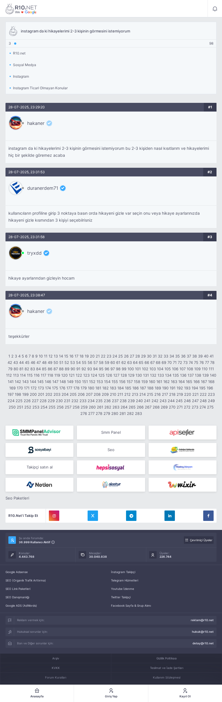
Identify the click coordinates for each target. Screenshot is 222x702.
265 (132, 407)
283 (138, 413)
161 (159, 381)
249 (211, 400)
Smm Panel (111, 432)
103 (152, 369)
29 (143, 356)
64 (135, 362)
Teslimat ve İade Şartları (166, 668)
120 (64, 375)
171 (26, 388)
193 (187, 388)
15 (66, 356)
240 (139, 400)
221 (195, 394)
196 (210, 388)
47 (38, 362)
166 (196, 381)
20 (92, 356)
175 (55, 388)
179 (84, 388)
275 (210, 407)
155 (115, 381)
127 (116, 375)
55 (84, 362)
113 (16, 375)
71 (175, 362)
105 (167, 369)
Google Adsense (16, 572)
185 (128, 388)
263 (115, 407)
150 (78, 381)
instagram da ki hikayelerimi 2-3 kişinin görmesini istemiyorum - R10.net (21, 8)
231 (67, 400)
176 (62, 388)
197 (11, 394)
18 (81, 356)
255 (52, 407)
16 (71, 356)
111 (211, 369)
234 (91, 400)
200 (33, 394)
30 (149, 356)
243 (163, 400)
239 (131, 400)
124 (94, 375)
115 (30, 375)
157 (130, 381)
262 (107, 407)
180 (91, 388)
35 (177, 356)
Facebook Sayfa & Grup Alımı (131, 605)
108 (190, 369)
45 (27, 362)
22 (103, 356)
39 (200, 356)
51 (61, 362)
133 (161, 375)
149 (70, 381)
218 (172, 394)
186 (135, 388)
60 (112, 362)
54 (78, 362)
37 (189, 356)
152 (92, 381)
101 (138, 369)
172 (34, 388)
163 (174, 381)
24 (114, 356)
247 (195, 400)
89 (67, 369)
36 (183, 356)
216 (157, 394)
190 (165, 388)
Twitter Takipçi (121, 597)
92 (84, 369)
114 (23, 375)
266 (140, 407)
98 (118, 369)
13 (56, 356)
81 (21, 369)
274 (202, 407)
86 (50, 369)
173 (41, 388)
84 (38, 369)
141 (11, 381)
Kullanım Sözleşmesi (166, 677)
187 (143, 388)
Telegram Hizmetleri (124, 580)
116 (37, 375)
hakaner (36, 123)
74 (191, 362)
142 (18, 381)
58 (101, 362)
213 (135, 394)
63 (129, 362)
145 (40, 381)
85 (44, 369)
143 (25, 381)
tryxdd (34, 253)
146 (48, 381)
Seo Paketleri (17, 498)
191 (172, 388)
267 (148, 407)
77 (207, 362)
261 (100, 407)
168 (211, 381)
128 (124, 375)
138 (198, 375)
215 (150, 394)
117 (43, 375)
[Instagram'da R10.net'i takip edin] (54, 515)
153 (100, 381)
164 (181, 381)
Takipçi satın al (40, 467)
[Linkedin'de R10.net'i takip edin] (169, 515)
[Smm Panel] (183, 433)
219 (180, 394)
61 (118, 362)
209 (105, 394)
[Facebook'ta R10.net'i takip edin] (208, 515)
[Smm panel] (39, 433)
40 (206, 356)
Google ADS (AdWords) (21, 605)
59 (107, 362)
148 (63, 381)
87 (55, 369)
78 (212, 362)
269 (164, 407)
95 (101, 369)
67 (152, 362)
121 (72, 375)
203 (56, 394)
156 (122, 381)
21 (98, 356)
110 (205, 369)
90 (73, 369)
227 (35, 400)
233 (82, 400)
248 (203, 400)
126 (109, 375)
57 (95, 362)
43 (15, 362)
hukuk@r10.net (203, 631)
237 (115, 400)
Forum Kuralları (55, 677)
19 (87, 356)
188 (150, 388)
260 (92, 407)
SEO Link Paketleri (17, 588)
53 (72, 362)
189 (158, 388)
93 (89, 369)
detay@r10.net (203, 643)
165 (189, 381)
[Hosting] (183, 467)
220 (187, 394)
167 (204, 381)
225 (19, 400)
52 (66, 362)
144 (33, 381)
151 (85, 381)
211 (120, 394)
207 (89, 394)
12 (51, 356)
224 (11, 400)
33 (166, 356)
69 (164, 362)
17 (76, 356)
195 (202, 388)
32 (160, 356)
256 (60, 407)
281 (122, 413)
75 (196, 362)
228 (43, 400)
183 (113, 388)
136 (183, 375)
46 (33, 362)
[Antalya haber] (183, 450)
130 (139, 375)
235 (99, 400)
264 (124, 407)
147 (55, 381)
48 (44, 362)
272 (187, 407)
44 (21, 362)
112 (9, 375)
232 (74, 400)
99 (124, 369)
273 (195, 407)
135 (176, 375)
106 (175, 369)
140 (213, 375)
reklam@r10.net (202, 620)
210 (113, 394)
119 (57, 375)
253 (35, 407)
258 (76, 407)
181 (98, 388)
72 (180, 362)
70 (169, 362)
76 (201, 362)
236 (107, 400)
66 (147, 362)
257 (68, 407)
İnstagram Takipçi (123, 572)
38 (194, 356)
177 (69, 388)
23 (109, 356)
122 (79, 375)
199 (25, 394)
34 (171, 356)
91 (78, 369)
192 (180, 388)
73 (185, 362)
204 (65, 394)
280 (114, 413)
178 (76, 388)
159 (144, 381)
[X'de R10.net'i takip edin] (93, 515)
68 (158, 362)
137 (191, 375)
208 (97, 394)
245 (179, 400)
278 (99, 413)
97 (112, 369)
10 (41, 356)
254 (43, 407)
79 (10, 369)
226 (27, 400)
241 (147, 400)
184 (120, 388)
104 (160, 369)
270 (172, 407)
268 (156, 407)
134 (168, 375)
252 (27, 407)
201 (41, 394)
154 (107, 381)
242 (154, 400)
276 (83, 413)
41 (212, 356)
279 (106, 413)
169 (12, 388)
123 (86, 375)
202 (48, 394)
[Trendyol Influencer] (183, 485)
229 (51, 400)
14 (61, 356)
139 (205, 375)
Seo (111, 449)
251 (20, 407)
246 (187, 400)
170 (20, 388)
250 (12, 407)
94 (95, 369)
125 (101, 375)
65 (141, 362)
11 (45, 356)
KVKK (56, 668)
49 (50, 362)
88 (61, 369)
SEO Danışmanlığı (17, 597)
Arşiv (55, 658)
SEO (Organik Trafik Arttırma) (25, 580)
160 (152, 381)
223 (211, 394)
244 (171, 400)
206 (81, 394)
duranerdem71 (42, 188)
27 (132, 356)
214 (142, 394)
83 (32, 369)
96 (107, 369)
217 (165, 394)
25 (120, 356)
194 (195, 388)
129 (131, 375)
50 (55, 362)
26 (126, 356)
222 (203, 394)
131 (146, 375)
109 (197, 369)
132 (153, 375)
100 (130, 369)
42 (10, 362)
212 (127, 394)
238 (123, 400)
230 (59, 400)
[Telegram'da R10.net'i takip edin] (131, 515)
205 (73, 394)
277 (91, 413)
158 (137, 381)
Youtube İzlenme (122, 588)
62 (123, 362)
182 (105, 388)
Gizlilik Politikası (166, 658)
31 (155, 356)
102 (145, 369)
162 (166, 381)
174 (48, 388)
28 (137, 356)
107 (183, 369)
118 (50, 375)
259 (84, 407)
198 (18, 394)
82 (27, 369)
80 (16, 369)
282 (130, 413)
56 (90, 362)
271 (180, 407)
